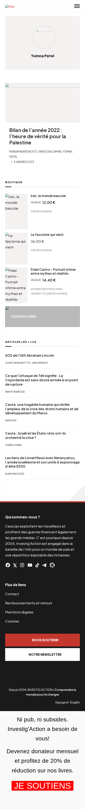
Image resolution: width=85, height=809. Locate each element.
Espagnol (62, 702)
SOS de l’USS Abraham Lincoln (29, 355)
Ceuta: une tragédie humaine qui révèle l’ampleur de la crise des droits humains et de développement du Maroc (41, 409)
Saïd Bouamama (41, 211)
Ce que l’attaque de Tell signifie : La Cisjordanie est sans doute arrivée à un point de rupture (41, 380)
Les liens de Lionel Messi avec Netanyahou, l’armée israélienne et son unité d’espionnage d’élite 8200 (42, 462)
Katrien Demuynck (43, 289)
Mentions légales (19, 612)
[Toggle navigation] (77, 6)
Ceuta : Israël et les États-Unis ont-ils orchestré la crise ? (35, 435)
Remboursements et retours (28, 603)
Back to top (76, 493)
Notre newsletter (45, 654)
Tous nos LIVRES (23, 316)
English (75, 702)
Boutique (13, 182)
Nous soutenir (45, 640)
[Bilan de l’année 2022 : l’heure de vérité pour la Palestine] (42, 103)
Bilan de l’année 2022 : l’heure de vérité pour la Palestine (37, 136)
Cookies (12, 621)
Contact (12, 594)
